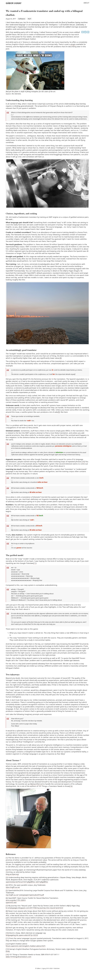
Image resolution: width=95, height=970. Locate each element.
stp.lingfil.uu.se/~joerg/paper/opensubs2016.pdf (25, 895)
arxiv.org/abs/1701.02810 (16, 900)
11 (35, 563)
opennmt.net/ (11, 902)
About (86, 3)
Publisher (57, 968)
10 (83, 461)
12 (87, 644)
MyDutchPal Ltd (36, 784)
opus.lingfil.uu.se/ (13, 887)
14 (71, 786)
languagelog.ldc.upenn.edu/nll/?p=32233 (22, 935)
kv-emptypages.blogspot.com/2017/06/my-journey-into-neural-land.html (34, 908)
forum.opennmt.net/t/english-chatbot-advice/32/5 (25, 946)
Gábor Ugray (13, 3)
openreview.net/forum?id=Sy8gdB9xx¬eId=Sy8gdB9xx (27, 882)
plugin (73, 44)
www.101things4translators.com (18, 957)
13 (26, 773)
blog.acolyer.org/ (12, 874)
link (7, 951)
